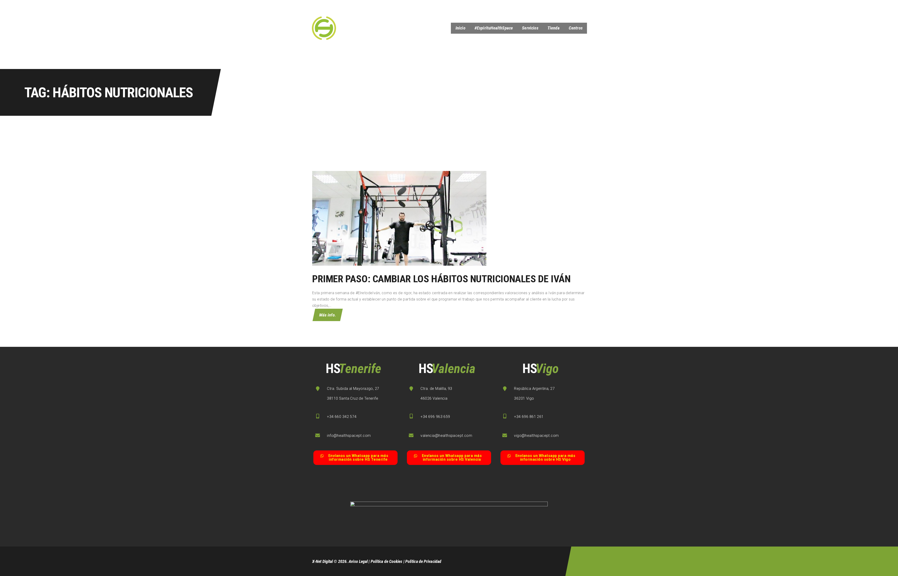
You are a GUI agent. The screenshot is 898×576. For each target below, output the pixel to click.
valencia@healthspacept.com (446, 435)
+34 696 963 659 (435, 416)
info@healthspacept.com (349, 435)
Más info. (327, 314)
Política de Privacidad (423, 561)
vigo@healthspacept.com (536, 435)
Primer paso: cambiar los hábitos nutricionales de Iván (441, 279)
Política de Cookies (386, 561)
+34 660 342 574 (341, 416)
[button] (355, 457)
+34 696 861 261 (528, 416)
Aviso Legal (358, 561)
